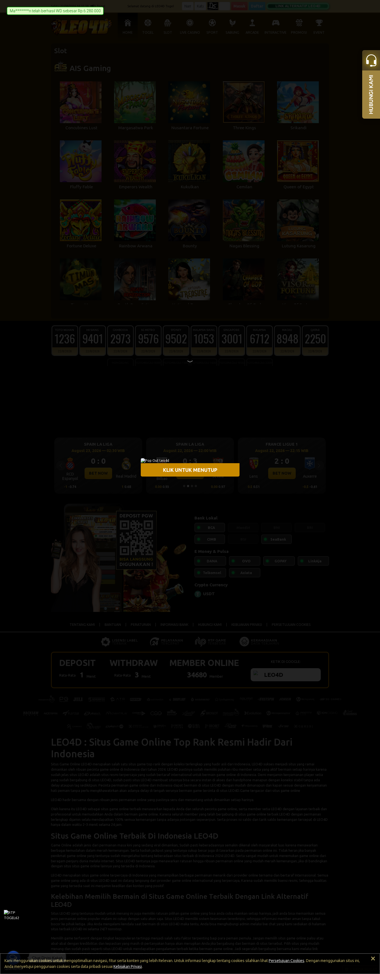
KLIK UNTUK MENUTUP (190, 469)
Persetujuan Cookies (286, 960)
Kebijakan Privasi (127, 966)
